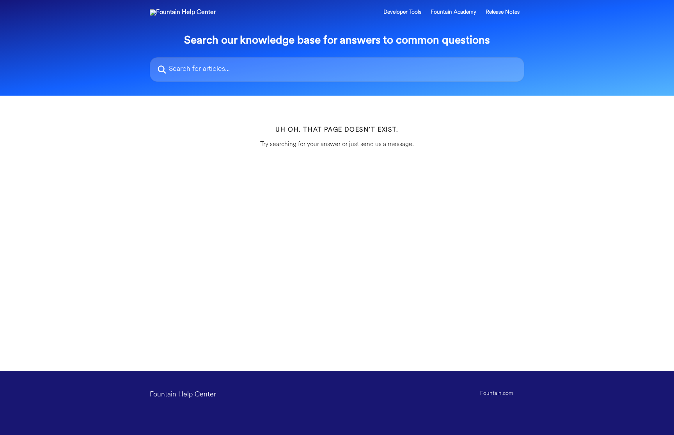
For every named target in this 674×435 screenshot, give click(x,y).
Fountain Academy (453, 12)
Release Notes (503, 12)
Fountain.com (496, 393)
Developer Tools (402, 12)
